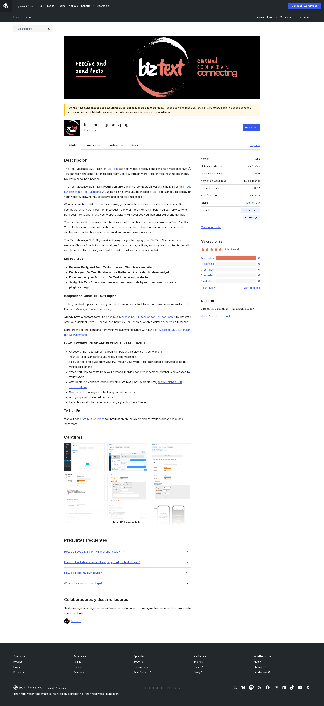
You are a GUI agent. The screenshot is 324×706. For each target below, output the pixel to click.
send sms (247, 210)
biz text (94, 130)
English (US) (253, 202)
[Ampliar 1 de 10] (100, 447)
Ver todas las (252, 287)
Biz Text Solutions (93, 419)
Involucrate (200, 656)
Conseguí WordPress (304, 5)
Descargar (251, 127)
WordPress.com (264, 656)
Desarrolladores (143, 667)
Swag (198, 672)
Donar (198, 667)
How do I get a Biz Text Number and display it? (94, 551)
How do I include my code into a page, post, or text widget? (102, 562)
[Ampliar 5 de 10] (143, 478)
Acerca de (19, 656)
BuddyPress (262, 672)
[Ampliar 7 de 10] (100, 508)
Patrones (79, 672)
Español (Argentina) (56, 688)
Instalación (116, 145)
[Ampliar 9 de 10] (186, 508)
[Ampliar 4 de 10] (100, 478)
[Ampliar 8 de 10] (143, 508)
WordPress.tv (143, 672)
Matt (258, 661)
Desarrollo (137, 145)
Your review (208, 287)
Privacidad (19, 672)
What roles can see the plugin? (83, 583)
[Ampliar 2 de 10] (143, 447)
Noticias (18, 661)
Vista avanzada (211, 227)
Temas (77, 661)
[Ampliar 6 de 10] (186, 478)
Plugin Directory (22, 17)
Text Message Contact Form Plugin (91, 309)
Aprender (139, 656)
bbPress (260, 667)
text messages (251, 217)
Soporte (255, 145)
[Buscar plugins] (49, 28)
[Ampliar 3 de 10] (186, 447)
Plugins (78, 667)
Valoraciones (93, 145)
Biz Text (112, 168)
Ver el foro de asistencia (216, 316)
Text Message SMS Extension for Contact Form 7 (144, 317)
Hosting (18, 667)
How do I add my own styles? (83, 573)
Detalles (73, 145)
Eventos (198, 661)
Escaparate (80, 656)
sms (256, 210)
